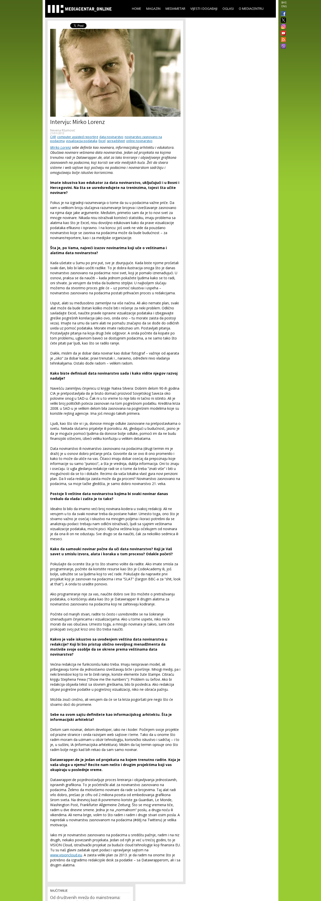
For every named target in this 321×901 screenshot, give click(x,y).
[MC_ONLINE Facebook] (282, 14)
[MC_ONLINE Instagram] (282, 27)
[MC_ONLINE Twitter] (282, 20)
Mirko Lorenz (60, 147)
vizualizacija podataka (81, 141)
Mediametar (175, 8)
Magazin (153, 8)
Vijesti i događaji (203, 8)
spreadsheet (116, 141)
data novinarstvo (111, 137)
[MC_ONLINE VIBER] (282, 47)
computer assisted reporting (77, 137)
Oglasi (228, 8)
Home (136, 8)
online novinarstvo (139, 141)
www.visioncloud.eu (66, 855)
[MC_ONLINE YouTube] (282, 33)
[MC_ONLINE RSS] (282, 40)
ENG (284, 6)
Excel (102, 141)
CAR (53, 137)
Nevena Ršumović (62, 130)
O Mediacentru (251, 8)
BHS (283, 2)
